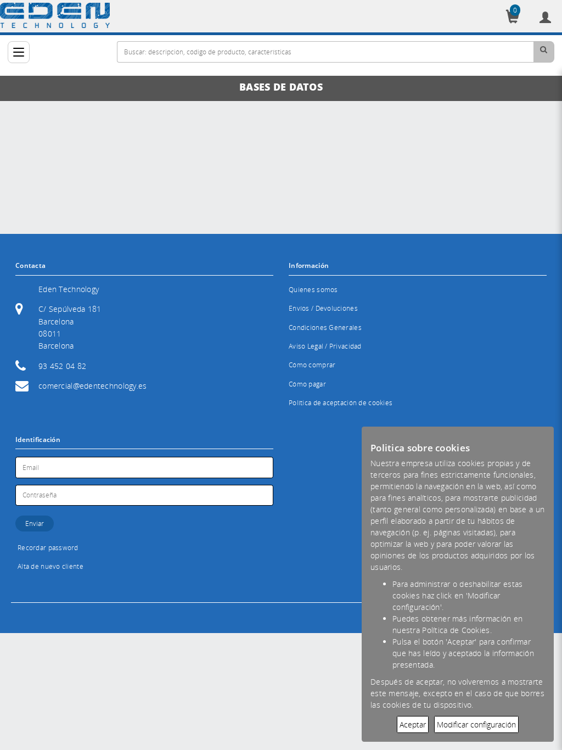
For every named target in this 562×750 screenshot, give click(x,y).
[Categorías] (19, 52)
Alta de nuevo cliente (50, 566)
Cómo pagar (307, 384)
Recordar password (48, 547)
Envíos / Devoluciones (323, 308)
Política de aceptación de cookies (340, 402)
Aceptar (413, 724)
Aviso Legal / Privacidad (325, 346)
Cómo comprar (312, 365)
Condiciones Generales (325, 327)
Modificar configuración (476, 724)
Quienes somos (313, 289)
